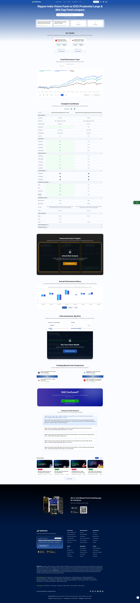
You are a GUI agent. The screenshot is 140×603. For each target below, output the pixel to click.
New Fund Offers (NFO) (84, 538)
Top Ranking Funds (71, 534)
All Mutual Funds (70, 538)
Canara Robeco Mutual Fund (76, 578)
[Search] (101, 2)
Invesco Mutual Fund (87, 578)
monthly (64, 307)
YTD (51, 94)
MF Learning (69, 556)
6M (47, 94)
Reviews (81, 556)
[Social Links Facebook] (90, 591)
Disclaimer (95, 554)
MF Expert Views (70, 552)
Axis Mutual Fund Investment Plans (56, 579)
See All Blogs (69, 478)
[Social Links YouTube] (98, 591)
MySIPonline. (45, 591)
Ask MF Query (95, 538)
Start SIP (81, 532)
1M (40, 94)
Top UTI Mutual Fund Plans (83, 579)
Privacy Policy (96, 550)
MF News (69, 554)
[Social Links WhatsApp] (102, 591)
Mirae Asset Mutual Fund (42, 578)
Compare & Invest (83, 552)
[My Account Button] (106, 2)
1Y (55, 94)
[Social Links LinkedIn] (93, 591)
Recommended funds (71, 532)
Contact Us (95, 540)
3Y (58, 94)
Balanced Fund (66, 585)
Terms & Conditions (97, 548)
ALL (66, 94)
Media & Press (96, 536)
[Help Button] (137, 597)
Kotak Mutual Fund (40, 581)
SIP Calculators (83, 548)
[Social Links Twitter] (95, 591)
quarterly (70, 307)
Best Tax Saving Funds (71, 540)
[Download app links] (75, 508)
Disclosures (95, 556)
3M (43, 94)
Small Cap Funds (74, 585)
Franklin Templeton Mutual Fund (70, 579)
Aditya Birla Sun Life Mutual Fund (63, 578)
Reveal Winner (62, 51)
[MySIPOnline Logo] (36, 2)
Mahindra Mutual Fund (76, 577)
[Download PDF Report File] (71, 109)
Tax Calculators (83, 550)
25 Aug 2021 (86, 94)
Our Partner (95, 534)
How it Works (82, 554)
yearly (76, 307)
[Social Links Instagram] (100, 591)
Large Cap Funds (46, 585)
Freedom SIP (82, 536)
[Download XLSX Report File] (74, 109)
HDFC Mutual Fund (51, 578)
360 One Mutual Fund (67, 577)
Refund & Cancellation (97, 552)
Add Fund (78, 24)
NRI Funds (69, 542)
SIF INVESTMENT (83, 534)
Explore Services (43, 545)
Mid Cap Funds (81, 585)
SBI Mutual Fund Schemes (50, 581)
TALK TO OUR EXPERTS (70, 401)
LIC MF (94, 578)
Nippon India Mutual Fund (62, 581)
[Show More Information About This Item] (45, 115)
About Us (95, 532)
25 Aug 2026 (96, 94)
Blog (68, 548)
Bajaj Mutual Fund (58, 577)
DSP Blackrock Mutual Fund (42, 579)
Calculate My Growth (70, 351)
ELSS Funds (53, 585)
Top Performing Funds (71, 536)
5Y (62, 94)
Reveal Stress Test (70, 263)
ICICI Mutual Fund (49, 577)
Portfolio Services (83, 542)
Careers (94, 542)
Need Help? (96, 1)
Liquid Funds (59, 585)
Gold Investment (83, 540)
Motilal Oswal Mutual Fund (88, 577)
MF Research (70, 550)
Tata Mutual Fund (93, 579)
